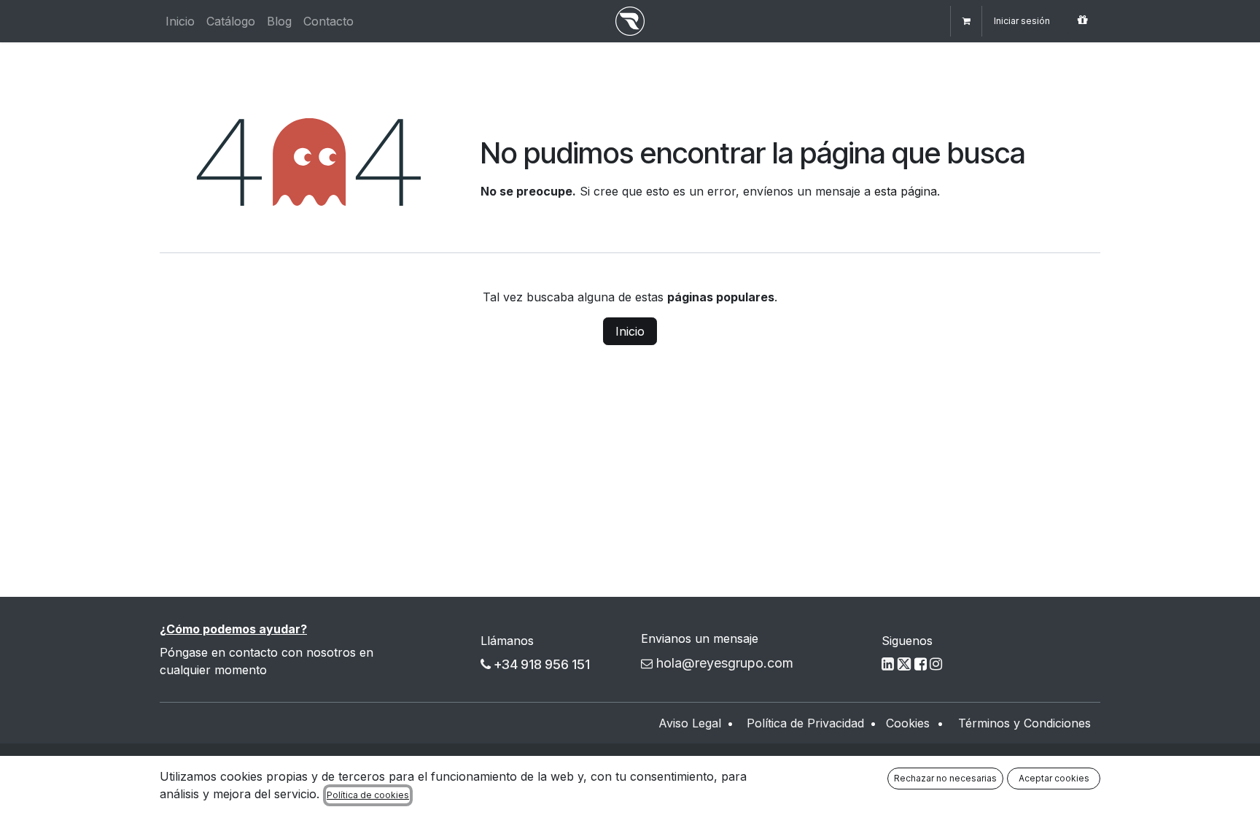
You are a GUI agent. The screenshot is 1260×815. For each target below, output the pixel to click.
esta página (905, 191)
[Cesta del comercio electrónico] (966, 21)
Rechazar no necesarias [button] (945, 778)
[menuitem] (180, 21)
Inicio (630, 331)
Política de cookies (368, 794)
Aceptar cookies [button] (1054, 778)
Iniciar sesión (1022, 20)
